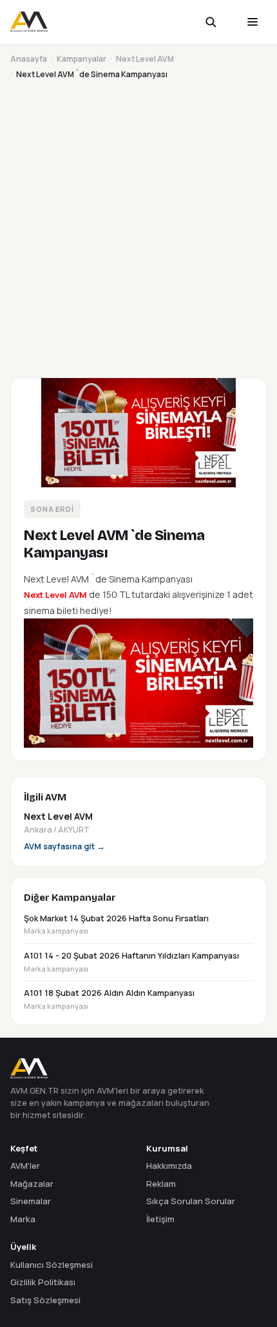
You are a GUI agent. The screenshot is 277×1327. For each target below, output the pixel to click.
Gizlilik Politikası (42, 1282)
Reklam (161, 1183)
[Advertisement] (138, 226)
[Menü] (252, 22)
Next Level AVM (145, 58)
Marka (22, 1219)
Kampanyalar (81, 58)
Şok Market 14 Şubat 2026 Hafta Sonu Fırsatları (116, 924)
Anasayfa (28, 58)
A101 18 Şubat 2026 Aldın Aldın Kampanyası (109, 999)
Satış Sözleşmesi (45, 1300)
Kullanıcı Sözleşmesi (51, 1264)
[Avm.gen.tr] (29, 22)
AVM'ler (25, 1165)
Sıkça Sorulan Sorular (190, 1201)
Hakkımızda (169, 1165)
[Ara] (219, 22)
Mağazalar (31, 1183)
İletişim (160, 1219)
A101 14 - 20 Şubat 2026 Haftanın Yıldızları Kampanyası (131, 961)
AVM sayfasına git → (64, 846)
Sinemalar (30, 1201)
